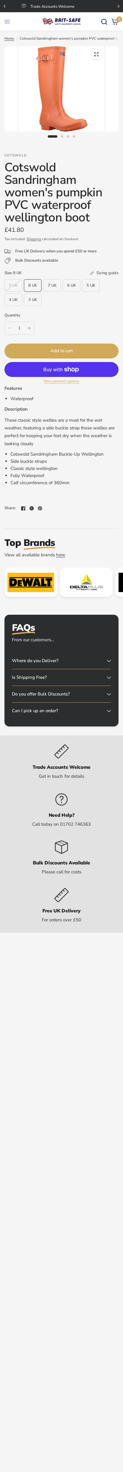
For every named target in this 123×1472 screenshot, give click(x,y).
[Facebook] (23, 508)
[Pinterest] (40, 508)
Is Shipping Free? (29, 677)
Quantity (12, 315)
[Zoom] (96, 54)
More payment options (61, 381)
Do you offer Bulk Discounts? (41, 694)
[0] (114, 21)
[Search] (104, 21)
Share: (10, 508)
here (60, 555)
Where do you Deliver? (35, 661)
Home (9, 38)
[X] (31, 508)
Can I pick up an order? (35, 711)
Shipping (34, 239)
